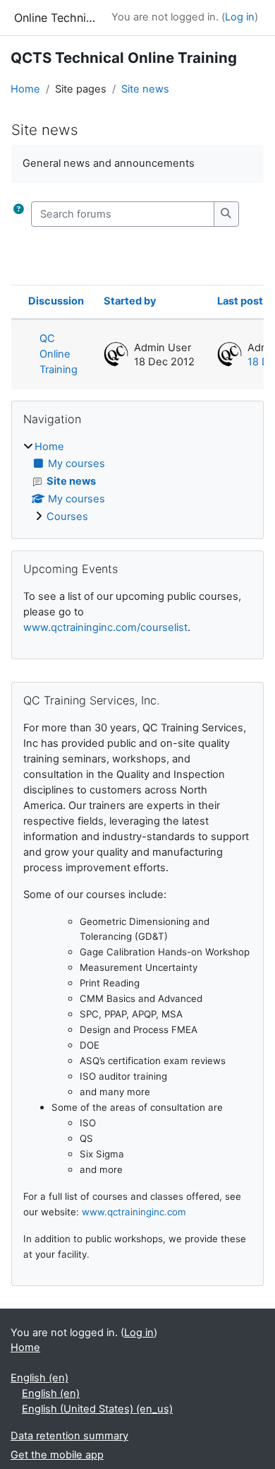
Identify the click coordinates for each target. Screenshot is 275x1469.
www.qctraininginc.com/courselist (105, 627)
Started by (130, 301)
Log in (240, 17)
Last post (240, 301)
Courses (67, 516)
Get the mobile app (57, 1455)
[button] (18, 214)
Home (25, 89)
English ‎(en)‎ (39, 1377)
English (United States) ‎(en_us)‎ (97, 1409)
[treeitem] (137, 482)
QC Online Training (58, 354)
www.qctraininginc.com (134, 1211)
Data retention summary (69, 1435)
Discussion (56, 301)
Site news (145, 89)
